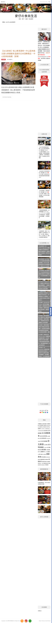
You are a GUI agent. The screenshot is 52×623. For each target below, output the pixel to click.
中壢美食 (40, 423)
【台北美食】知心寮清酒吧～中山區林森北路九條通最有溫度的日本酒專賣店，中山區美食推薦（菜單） (18, 54)
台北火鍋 (47, 438)
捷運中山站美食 (43, 454)
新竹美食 (47, 457)
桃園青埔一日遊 (40, 463)
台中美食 (44, 426)
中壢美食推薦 (44, 423)
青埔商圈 (46, 464)
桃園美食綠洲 (44, 461)
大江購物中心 (42, 451)
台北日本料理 (43, 436)
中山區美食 (41, 425)
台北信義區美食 (46, 428)
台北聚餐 (46, 444)
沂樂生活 (39, 610)
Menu (4, 1)
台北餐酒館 (42, 449)
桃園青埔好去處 (46, 463)
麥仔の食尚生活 (26, 16)
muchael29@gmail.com (43, 56)
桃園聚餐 (48, 461)
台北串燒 (42, 428)
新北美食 (43, 457)
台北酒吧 (45, 447)
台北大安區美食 (44, 430)
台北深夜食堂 (43, 438)
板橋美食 (46, 459)
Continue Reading (6, 97)
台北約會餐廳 (43, 441)
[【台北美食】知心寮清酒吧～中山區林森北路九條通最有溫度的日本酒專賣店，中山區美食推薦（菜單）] (18, 73)
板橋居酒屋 (42, 459)
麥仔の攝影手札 (9, 59)
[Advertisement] (18, 38)
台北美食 (3, 59)
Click (50, 311)
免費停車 (45, 425)
